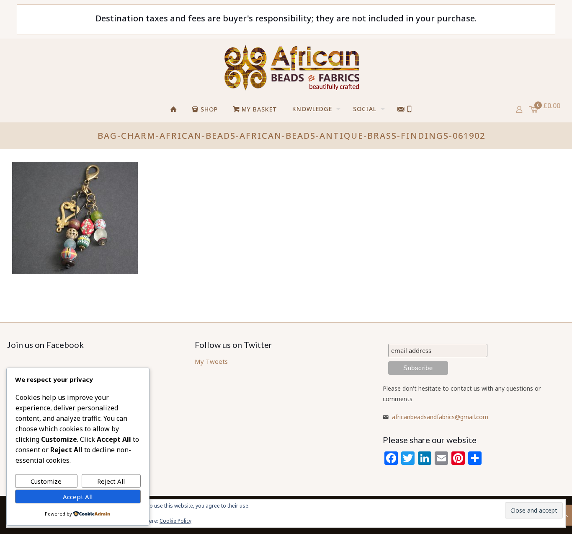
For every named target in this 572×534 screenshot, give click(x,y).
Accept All (78, 497)
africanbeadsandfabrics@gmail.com (440, 417)
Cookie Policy (175, 520)
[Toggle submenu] (376, 132)
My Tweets (211, 361)
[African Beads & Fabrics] (291, 67)
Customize (46, 481)
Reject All (111, 481)
